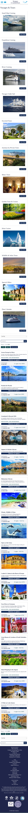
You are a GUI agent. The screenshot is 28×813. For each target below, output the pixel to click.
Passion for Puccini (6, 385)
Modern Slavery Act (15, 765)
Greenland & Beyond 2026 (8, 416)
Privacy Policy (15, 761)
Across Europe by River (8, 352)
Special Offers (6, 282)
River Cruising (7, 67)
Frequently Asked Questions (14, 754)
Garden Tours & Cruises (10, 201)
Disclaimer (15, 763)
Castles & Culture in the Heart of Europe (12, 573)
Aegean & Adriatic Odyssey (9, 449)
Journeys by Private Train (10, 148)
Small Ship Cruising (8, 13)
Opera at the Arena (6, 543)
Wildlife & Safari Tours (10, 255)
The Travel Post (15, 784)
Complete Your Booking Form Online (15, 750)
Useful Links (14, 772)
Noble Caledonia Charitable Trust (14, 774)
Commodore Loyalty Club (15, 755)
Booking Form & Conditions (14, 757)
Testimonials (14, 773)
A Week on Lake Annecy (8, 703)
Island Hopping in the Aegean (9, 669)
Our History (15, 769)
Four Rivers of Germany (8, 604)
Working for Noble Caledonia (14, 777)
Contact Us (15, 752)
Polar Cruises (6, 228)
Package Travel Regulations (14, 762)
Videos (14, 783)
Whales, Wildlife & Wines (8, 512)
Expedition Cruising (8, 40)
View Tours (22, 34)
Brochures (15, 781)
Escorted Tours (7, 121)
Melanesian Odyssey (7, 479)
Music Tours (6, 175)
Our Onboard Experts (15, 770)
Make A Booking (15, 748)
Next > (8, 347)
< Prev (3, 347)
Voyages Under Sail (8, 94)
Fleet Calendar (7, 309)
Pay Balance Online (15, 751)
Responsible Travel (15, 776)
